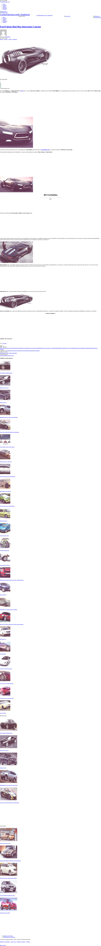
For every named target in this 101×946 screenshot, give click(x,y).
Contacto (5, 5)
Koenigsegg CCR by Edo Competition (8, 353)
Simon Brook (93, 348)
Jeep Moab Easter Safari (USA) (7, 355)
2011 (1, 348)
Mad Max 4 (60, 348)
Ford (21, 348)
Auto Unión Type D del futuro (5, 565)
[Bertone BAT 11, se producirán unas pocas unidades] (5, 606)
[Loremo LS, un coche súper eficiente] (5, 666)
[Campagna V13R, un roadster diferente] (5, 680)
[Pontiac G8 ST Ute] (5, 399)
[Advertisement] (50, 103)
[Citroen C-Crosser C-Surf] (5, 532)
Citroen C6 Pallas (3, 713)
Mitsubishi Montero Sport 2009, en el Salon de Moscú (9, 417)
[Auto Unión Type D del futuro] (5, 562)
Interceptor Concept (44, 348)
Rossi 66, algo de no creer (4, 387)
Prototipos (5, 7)
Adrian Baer (7, 36)
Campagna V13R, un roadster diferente (6, 683)
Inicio (4, 4)
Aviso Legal (13, 941)
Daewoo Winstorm (3, 594)
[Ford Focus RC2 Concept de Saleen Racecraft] (5, 473)
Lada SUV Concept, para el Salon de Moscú (7, 506)
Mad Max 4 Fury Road (68, 348)
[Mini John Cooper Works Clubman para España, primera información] (5, 621)
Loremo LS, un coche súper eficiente (6, 668)
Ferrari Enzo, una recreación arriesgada (6, 698)
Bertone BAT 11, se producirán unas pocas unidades (8, 609)
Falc (16, 348)
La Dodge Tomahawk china (4, 550)
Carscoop (4, 343)
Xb (3, 349)
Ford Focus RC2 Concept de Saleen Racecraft (7, 476)
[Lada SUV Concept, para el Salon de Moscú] (5, 503)
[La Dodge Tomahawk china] (5, 547)
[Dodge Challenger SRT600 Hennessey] (5, 370)
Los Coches (51, 348)
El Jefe (13, 348)
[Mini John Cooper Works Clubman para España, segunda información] (5, 577)
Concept (10, 348)
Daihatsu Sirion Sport (3, 520)
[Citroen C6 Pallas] (5, 710)
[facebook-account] (4, 12)
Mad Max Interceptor (77, 348)
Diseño (4, 6)
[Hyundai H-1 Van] (5, 636)
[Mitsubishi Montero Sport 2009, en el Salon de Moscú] (5, 414)
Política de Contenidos (5, 941)
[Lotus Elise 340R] (5, 651)
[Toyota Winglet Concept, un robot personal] (5, 444)
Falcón (18, 348)
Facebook (13, 937)
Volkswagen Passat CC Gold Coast (6, 461)
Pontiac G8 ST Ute (3, 402)
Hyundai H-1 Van (3, 639)
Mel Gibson (85, 348)
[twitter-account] (3, 11)
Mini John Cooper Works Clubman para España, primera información (11, 624)
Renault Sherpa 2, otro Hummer (5, 491)
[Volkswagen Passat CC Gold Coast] (5, 459)
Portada (10, 39)
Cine (7, 348)
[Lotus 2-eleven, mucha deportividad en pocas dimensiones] (5, 429)
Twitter (11, 935)
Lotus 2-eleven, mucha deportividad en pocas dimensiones (9, 432)
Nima (89, 348)
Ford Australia (25, 348)
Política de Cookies (21, 941)
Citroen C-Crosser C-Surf (4, 535)
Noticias (4, 9)
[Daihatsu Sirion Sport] (5, 518)
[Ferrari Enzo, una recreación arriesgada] (5, 695)
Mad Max (56, 348)
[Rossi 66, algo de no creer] (5, 385)
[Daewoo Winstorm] (5, 592)
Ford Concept (31, 348)
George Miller (37, 348)
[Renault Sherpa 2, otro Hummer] (5, 488)
